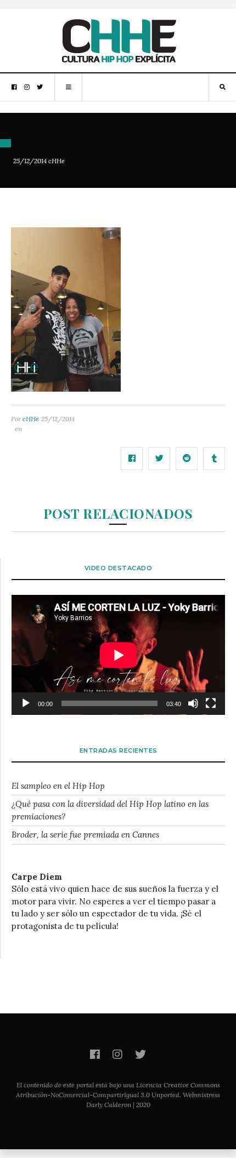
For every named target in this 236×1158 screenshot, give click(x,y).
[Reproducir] (25, 703)
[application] (118, 655)
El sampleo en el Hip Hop (58, 786)
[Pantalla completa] (210, 703)
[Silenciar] (193, 703)
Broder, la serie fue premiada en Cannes (85, 834)
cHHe (56, 161)
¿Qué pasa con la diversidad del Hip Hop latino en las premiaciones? (110, 810)
